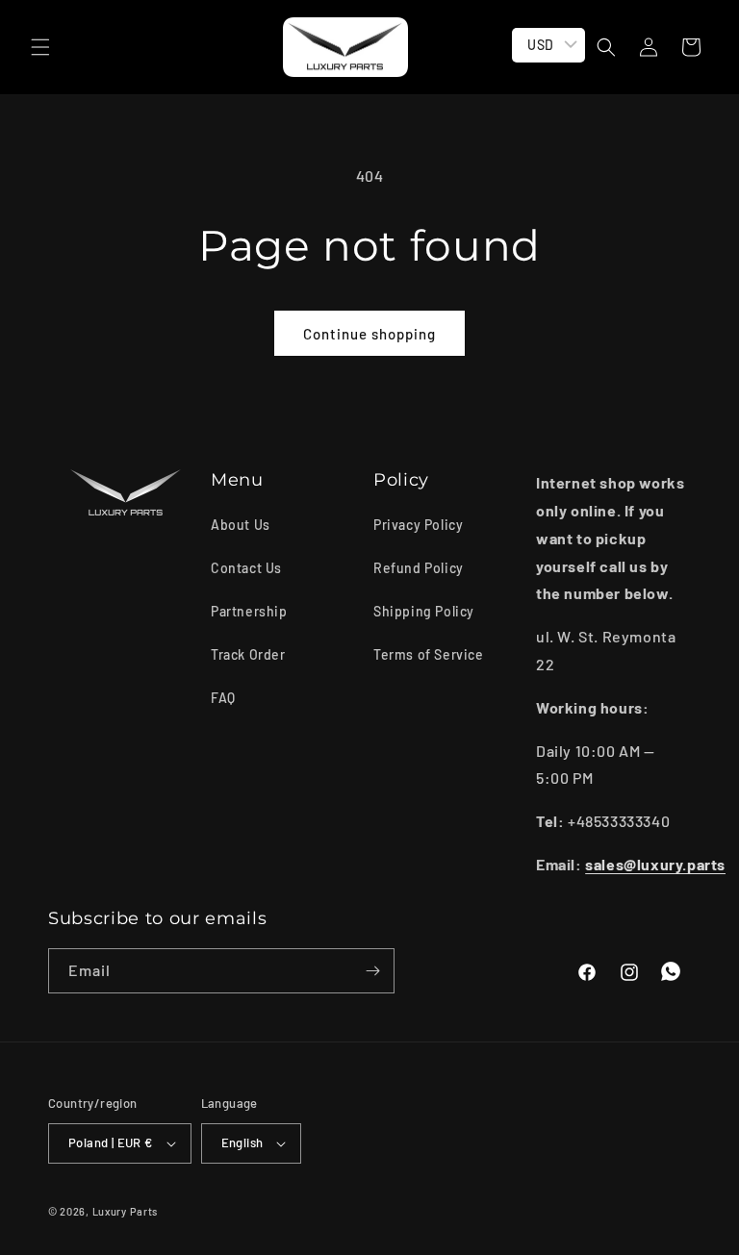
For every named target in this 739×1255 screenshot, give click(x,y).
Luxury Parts (125, 1211)
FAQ (223, 698)
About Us (240, 524)
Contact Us (246, 568)
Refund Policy (418, 568)
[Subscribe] (372, 970)
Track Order (248, 654)
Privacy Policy (418, 524)
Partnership (249, 611)
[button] (40, 47)
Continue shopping (369, 333)
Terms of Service (428, 654)
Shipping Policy (423, 611)
